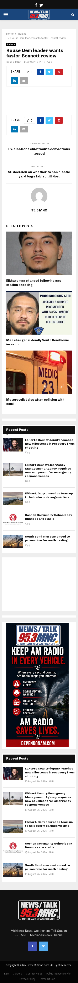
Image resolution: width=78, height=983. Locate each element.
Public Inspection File (58, 973)
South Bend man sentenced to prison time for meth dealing (47, 538)
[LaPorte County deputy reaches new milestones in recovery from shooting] (13, 444)
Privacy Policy (27, 979)
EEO (6, 973)
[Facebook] (32, 946)
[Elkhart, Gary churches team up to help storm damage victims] (13, 498)
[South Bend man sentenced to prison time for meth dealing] (13, 541)
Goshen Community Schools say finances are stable (48, 517)
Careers (17, 973)
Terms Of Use (47, 979)
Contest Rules (34, 973)
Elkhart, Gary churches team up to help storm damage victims (49, 495)
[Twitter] (43, 946)
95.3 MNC (15, 62)
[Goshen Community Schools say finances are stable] (13, 519)
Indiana (11, 44)
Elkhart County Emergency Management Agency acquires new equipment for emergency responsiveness (48, 470)
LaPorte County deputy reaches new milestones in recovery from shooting (49, 443)
